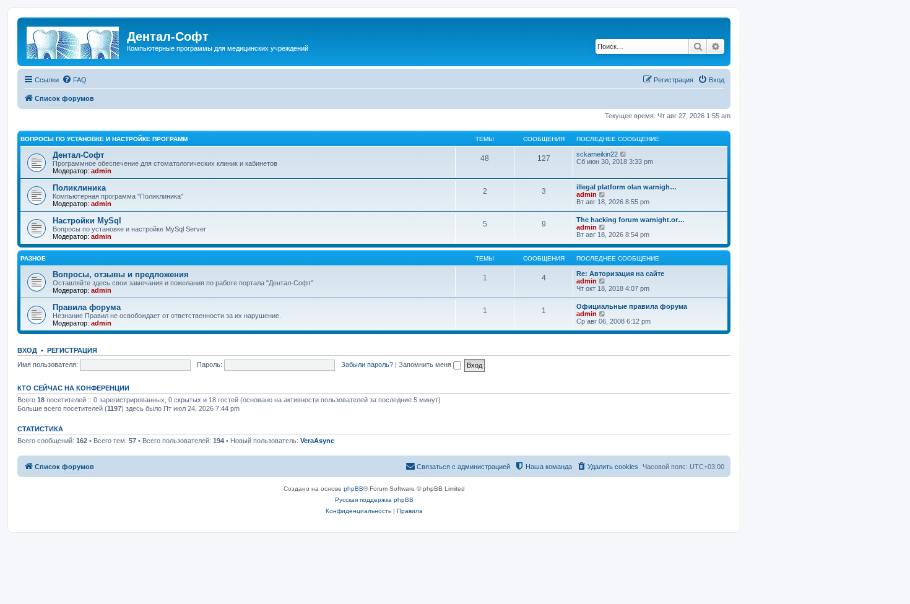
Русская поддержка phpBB (374, 499)
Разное (33, 258)
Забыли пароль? (367, 364)
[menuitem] (74, 79)
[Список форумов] (73, 40)
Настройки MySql (87, 220)
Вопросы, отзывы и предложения (121, 274)
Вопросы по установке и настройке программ (104, 139)
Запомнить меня (426, 364)
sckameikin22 (597, 154)
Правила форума (87, 307)
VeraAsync (317, 440)
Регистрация (72, 350)
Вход (27, 350)
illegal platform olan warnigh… (626, 187)
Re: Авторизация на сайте (620, 273)
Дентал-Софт (78, 155)
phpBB (353, 488)
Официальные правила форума (631, 306)
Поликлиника (79, 187)
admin (101, 171)
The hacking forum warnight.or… (630, 219)
